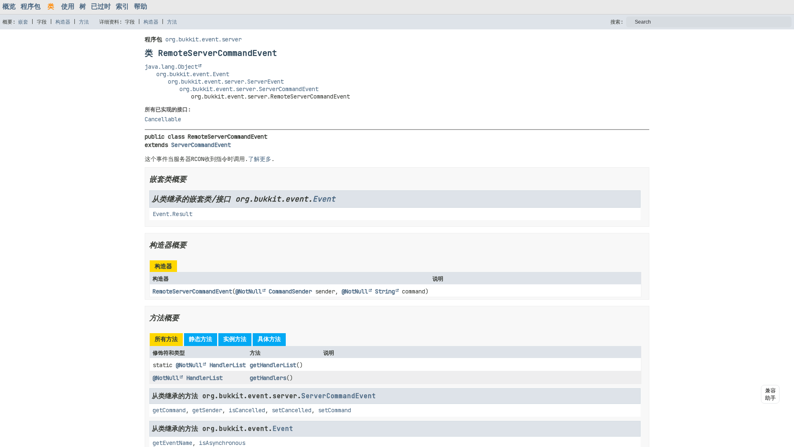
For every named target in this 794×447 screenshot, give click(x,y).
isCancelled (247, 410)
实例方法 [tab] (234, 339)
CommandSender (290, 291)
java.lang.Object (171, 66)
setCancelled (291, 410)
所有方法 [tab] (166, 339)
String (385, 291)
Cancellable (163, 119)
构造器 (62, 22)
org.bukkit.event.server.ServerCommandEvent (248, 89)
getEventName (172, 443)
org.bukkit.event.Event (192, 74)
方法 (84, 22)
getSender (207, 410)
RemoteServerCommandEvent (192, 291)
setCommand (334, 410)
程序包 (31, 6)
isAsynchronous (222, 443)
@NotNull (248, 291)
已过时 (101, 6)
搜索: (616, 22)
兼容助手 (770, 394)
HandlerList (227, 365)
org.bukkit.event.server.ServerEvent (226, 81)
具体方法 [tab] (269, 339)
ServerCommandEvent (201, 145)
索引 (122, 6)
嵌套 (23, 22)
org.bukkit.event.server (203, 39)
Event (324, 199)
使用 (67, 6)
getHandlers (268, 378)
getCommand (169, 410)
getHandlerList (273, 365)
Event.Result (172, 214)
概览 (9, 6)
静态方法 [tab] (200, 339)
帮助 (140, 6)
